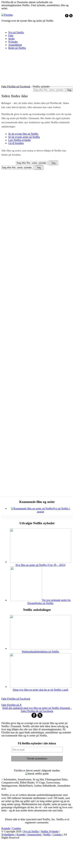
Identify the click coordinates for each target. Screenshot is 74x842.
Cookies (16, 828)
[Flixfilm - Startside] (7, 14)
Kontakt (5, 828)
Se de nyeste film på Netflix (23, 133)
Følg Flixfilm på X (11, 704)
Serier (11, 38)
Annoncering (34, 834)
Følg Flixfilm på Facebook (15, 698)
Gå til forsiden (16, 143)
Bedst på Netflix (17, 47)
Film (10, 35)
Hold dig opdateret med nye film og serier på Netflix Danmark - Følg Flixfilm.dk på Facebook (37, 710)
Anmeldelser (15, 44)
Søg (69, 90)
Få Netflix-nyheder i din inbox (37, 743)
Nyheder (13, 41)
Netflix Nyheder (50, 831)
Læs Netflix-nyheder (19, 140)
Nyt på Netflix (16, 32)
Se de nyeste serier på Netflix (24, 136)
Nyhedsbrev (8, 834)
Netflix (47, 834)
